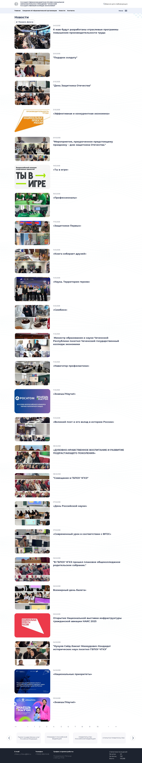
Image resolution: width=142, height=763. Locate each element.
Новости (62, 11)
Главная (17, 11)
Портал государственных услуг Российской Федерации (29, 738)
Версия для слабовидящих (116, 4)
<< (16, 727)
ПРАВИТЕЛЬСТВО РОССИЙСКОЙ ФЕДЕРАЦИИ (85, 738)
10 (97, 727)
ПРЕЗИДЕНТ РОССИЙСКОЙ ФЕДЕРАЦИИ (57, 738)
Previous (9, 737)
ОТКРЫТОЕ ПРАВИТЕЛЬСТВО (114, 738)
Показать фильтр (25, 22)
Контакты (71, 11)
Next (132, 737)
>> (116, 727)
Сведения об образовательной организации (39, 11)
